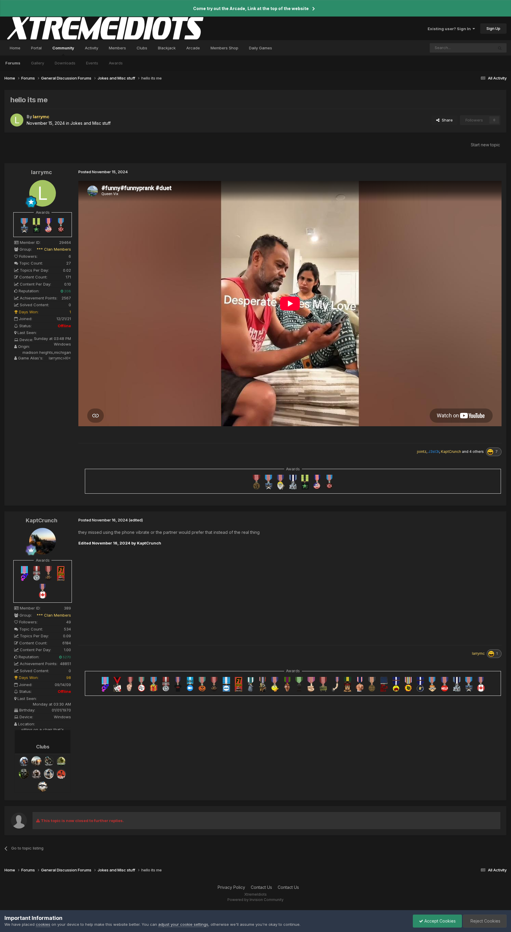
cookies (43, 924)
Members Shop (224, 48)
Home (15, 48)
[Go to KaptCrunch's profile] (42, 541)
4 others (476, 451)
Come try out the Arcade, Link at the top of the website (251, 8)
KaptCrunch (41, 520)
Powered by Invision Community (255, 899)
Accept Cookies (439, 920)
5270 (66, 657)
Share (446, 120)
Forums (12, 63)
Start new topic (485, 144)
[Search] (499, 47)
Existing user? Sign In (450, 28)
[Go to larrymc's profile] (16, 120)
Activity (91, 48)
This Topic (476, 48)
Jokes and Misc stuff (90, 123)
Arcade (193, 48)
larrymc (41, 172)
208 (67, 291)
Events (92, 63)
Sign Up (493, 28)
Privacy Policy (231, 887)
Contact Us (261, 887)
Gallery (37, 63)
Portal (36, 48)
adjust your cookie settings (183, 924)
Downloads (65, 63)
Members (117, 48)
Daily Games (260, 48)
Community (63, 48)
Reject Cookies (484, 920)
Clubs (142, 48)
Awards (116, 63)
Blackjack (167, 48)
